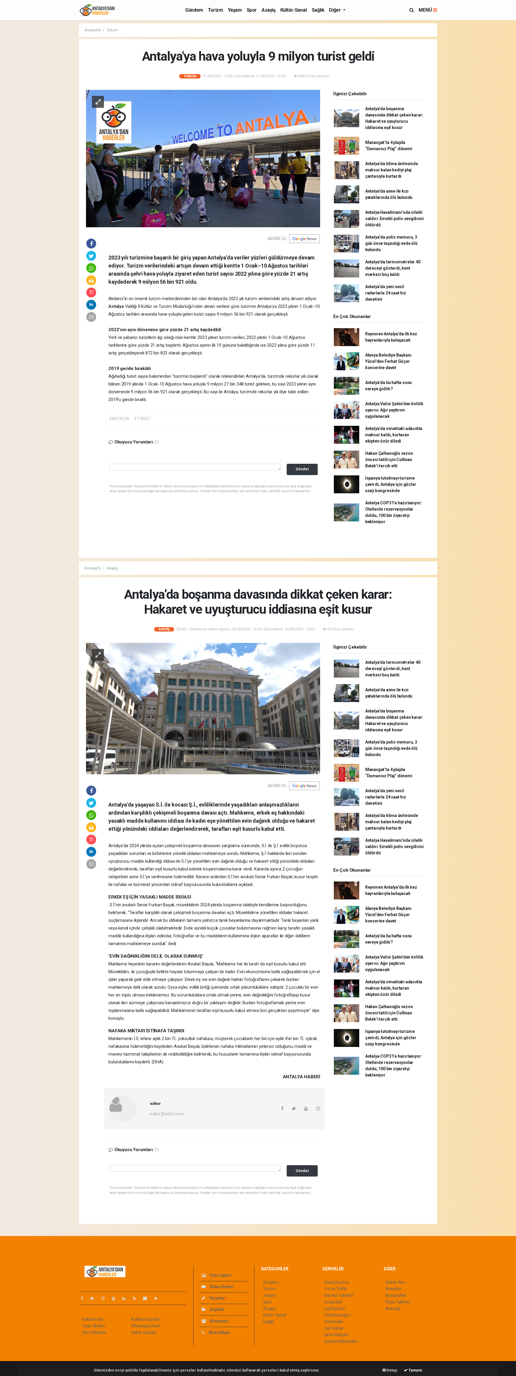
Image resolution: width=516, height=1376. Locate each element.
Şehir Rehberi (336, 1334)
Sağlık (318, 10)
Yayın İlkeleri (93, 1325)
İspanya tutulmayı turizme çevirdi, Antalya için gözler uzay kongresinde (390, 484)
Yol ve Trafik (335, 1288)
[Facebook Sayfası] (84, 1298)
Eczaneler (333, 1302)
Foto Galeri (220, 1275)
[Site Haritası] (147, 1298)
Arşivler (217, 1309)
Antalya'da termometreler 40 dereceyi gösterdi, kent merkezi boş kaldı (392, 268)
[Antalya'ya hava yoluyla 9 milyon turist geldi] (203, 158)
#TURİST (142, 418)
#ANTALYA (119, 418)
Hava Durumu (336, 1282)
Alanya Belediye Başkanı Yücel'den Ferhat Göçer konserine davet (388, 361)
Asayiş (269, 10)
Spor (252, 10)
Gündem (194, 10)
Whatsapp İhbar (145, 1325)
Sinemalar (333, 1321)
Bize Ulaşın (219, 1332)
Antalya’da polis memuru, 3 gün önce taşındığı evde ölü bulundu (391, 243)
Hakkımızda (92, 1319)
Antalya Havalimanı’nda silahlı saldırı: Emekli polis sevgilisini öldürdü (394, 218)
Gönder (302, 469)
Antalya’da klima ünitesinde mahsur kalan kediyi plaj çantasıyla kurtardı (391, 170)
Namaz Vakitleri (338, 1295)
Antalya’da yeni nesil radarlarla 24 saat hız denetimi (385, 293)
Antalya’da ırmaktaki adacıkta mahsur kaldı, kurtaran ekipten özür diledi (393, 434)
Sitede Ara (395, 1282)
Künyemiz (219, 1321)
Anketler (393, 1288)
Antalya (116, 306)
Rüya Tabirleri (398, 1302)
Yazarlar (216, 1298)
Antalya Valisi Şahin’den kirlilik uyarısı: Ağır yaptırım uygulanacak (394, 410)
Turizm (215, 10)
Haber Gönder (143, 1332)
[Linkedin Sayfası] (126, 1298)
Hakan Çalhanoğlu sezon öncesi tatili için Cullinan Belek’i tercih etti (389, 459)
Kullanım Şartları (146, 1319)
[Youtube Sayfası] (116, 1298)
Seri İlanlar (334, 1328)
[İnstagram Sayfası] (105, 1298)
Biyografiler (396, 1295)
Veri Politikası (94, 1332)
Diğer (335, 10)
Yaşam (235, 10)
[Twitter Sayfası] (94, 1298)
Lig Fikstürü (334, 1308)
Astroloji (393, 1308)
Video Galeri (221, 1286)
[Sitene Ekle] (158, 1298)
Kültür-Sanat (293, 10)
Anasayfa (93, 30)
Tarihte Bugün (337, 1315)
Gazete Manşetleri (341, 1341)
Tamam (415, 1370)
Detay (391, 1370)
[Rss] (137, 1298)
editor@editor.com (167, 1113)
